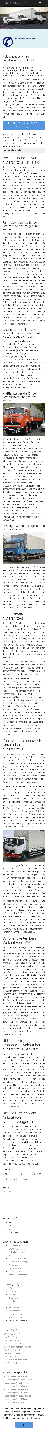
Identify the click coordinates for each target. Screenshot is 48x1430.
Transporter (14, 1298)
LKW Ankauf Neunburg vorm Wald (17, 1347)
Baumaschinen (15, 1311)
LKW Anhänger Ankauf (18, 1249)
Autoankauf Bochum (17, 1271)
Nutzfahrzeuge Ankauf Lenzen (16, 1376)
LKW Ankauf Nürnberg (18, 1262)
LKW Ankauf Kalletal (12, 1363)
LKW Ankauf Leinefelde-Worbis (16, 1360)
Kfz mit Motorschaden (18, 1275)
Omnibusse (13, 1301)
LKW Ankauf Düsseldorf (18, 1259)
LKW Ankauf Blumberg (13, 1353)
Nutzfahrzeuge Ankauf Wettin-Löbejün (19, 1380)
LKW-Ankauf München (18, 1246)
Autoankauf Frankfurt (17, 1265)
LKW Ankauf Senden (12, 1340)
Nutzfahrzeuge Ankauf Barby (15, 1386)
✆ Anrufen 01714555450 (25, 38)
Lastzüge (12, 1295)
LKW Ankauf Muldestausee (14, 1337)
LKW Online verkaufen (18, 3)
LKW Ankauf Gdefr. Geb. (13, 1334)
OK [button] (24, 1425)
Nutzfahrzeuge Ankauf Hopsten (16, 1383)
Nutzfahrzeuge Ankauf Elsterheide (17, 1396)
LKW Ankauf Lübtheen (12, 1344)
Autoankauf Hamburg (17, 1255)
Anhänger (13, 1291)
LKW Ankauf (10, 1330)
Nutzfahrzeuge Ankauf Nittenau (16, 1393)
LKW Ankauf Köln (16, 1268)
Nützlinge (12, 1288)
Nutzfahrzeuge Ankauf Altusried (16, 1389)
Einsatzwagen (14, 1308)
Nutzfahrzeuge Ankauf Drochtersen (18, 1402)
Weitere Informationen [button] (32, 1418)
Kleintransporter (15, 1314)
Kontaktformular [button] (14, 150)
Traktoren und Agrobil (17, 1317)
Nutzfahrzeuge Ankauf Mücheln (16, 1399)
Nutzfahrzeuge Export (17, 1252)
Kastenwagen (14, 1304)
